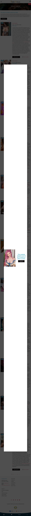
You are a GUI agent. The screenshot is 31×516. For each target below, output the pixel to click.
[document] (15, 258)
